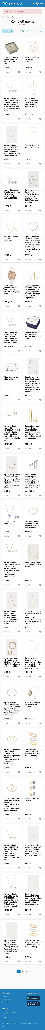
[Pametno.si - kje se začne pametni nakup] (12, 3)
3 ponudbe (6, 306)
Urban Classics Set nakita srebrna (10, 378)
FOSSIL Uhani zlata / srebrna (32, 799)
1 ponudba (6, 72)
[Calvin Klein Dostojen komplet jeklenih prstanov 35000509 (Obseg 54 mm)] (33, 930)
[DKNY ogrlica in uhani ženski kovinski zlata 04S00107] (33, 552)
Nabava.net (24, 1023)
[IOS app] (33, 1003)
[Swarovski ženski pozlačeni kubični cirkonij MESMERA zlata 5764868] (33, 511)
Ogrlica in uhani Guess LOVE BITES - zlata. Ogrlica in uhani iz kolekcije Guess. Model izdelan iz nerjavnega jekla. (33, 899)
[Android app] (33, 998)
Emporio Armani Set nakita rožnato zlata (32, 146)
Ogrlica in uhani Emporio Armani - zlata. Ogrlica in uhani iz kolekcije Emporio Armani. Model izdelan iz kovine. (33, 663)
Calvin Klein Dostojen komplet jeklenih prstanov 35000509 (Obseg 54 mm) (33, 944)
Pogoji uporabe (7, 999)
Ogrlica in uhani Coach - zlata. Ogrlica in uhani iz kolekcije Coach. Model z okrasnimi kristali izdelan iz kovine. (10, 617)
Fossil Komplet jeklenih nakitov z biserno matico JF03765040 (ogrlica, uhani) (11, 290)
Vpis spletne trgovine (8, 1012)
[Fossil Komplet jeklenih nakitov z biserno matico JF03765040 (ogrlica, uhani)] (11, 275)
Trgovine (4, 1015)
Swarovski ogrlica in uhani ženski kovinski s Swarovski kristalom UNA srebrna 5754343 (11, 194)
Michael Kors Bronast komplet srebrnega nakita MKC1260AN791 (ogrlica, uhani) (31, 102)
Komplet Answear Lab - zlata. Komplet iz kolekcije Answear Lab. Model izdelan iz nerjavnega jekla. (11, 662)
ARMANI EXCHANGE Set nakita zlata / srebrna (32, 705)
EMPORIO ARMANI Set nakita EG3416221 (32, 60)
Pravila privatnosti (8, 1002)
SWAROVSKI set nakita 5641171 (9, 523)
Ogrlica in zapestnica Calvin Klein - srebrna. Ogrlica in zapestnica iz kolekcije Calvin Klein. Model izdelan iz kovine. (33, 196)
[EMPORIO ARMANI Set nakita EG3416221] (33, 47)
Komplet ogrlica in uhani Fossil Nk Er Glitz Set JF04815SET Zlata (33, 335)
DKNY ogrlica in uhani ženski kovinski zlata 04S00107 (33, 564)
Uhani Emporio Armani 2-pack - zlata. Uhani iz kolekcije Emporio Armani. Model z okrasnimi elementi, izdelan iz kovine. (32, 481)
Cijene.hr (4, 1026)
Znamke (4, 1017)
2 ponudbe (28, 119)
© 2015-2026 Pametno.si (10, 1023)
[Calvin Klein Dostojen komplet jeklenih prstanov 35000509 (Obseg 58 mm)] (33, 739)
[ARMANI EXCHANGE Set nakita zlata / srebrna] (33, 692)
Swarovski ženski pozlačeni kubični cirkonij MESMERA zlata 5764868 (32, 525)
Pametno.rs (33, 1023)
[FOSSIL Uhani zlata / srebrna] (33, 788)
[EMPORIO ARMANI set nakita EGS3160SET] (11, 226)
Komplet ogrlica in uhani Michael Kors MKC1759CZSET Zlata (10, 61)
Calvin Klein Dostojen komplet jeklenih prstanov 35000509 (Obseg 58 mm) (33, 753)
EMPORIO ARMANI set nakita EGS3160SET (10, 239)
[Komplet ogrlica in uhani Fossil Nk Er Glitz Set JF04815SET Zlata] (33, 322)
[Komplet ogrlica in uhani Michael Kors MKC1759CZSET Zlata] (11, 47)
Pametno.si (5, 17)
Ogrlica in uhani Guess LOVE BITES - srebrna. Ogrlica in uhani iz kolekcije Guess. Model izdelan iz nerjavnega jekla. (11, 150)
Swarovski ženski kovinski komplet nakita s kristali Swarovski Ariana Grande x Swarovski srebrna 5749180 (11, 337)
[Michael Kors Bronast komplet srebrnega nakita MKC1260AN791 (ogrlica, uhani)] (33, 88)
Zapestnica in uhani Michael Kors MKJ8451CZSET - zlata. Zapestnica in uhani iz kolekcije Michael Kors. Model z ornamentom (33, 433)
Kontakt (4, 997)
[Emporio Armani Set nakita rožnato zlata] (33, 135)
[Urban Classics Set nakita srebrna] (11, 367)
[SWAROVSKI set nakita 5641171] (11, 511)
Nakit (13, 17)
